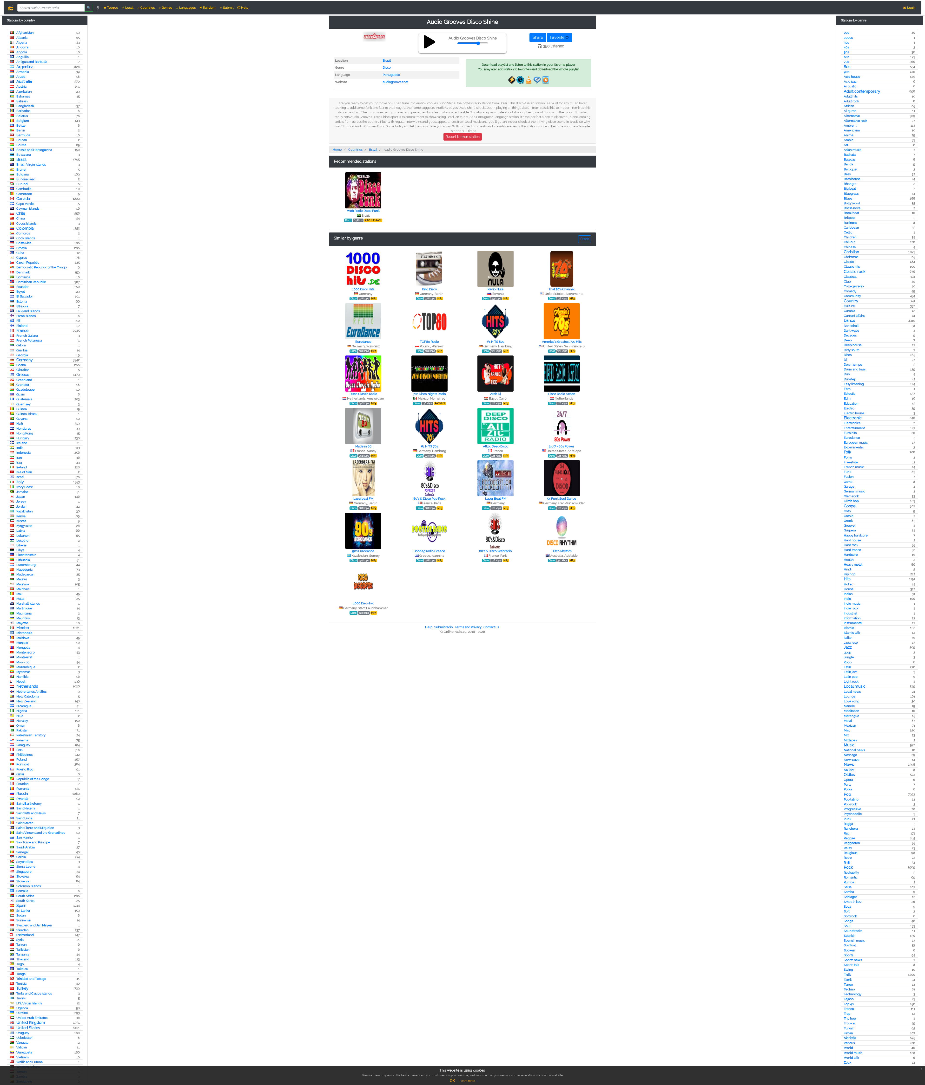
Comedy (850, 291)
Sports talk (851, 965)
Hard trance (852, 550)
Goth (847, 511)
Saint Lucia (24, 818)
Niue (19, 716)
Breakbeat (851, 213)
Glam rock (851, 496)
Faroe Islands (26, 316)
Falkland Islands (28, 311)
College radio (854, 286)
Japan (20, 496)
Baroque (850, 169)
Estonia (21, 301)
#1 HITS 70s (429, 446)
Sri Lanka (23, 910)
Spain (21, 905)
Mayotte (22, 623)
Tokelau (22, 969)
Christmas (851, 257)
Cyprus (21, 257)
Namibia (22, 676)
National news (854, 750)
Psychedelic (853, 814)
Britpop (849, 218)
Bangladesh (25, 106)
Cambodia (23, 189)
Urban (848, 1033)
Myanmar (23, 672)
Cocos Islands (26, 223)
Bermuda (23, 135)
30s (846, 42)
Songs (848, 921)
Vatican (21, 1047)
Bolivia (21, 145)
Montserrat (24, 657)
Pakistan (22, 730)
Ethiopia (22, 306)
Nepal (20, 681)
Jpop (847, 652)
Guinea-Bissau (26, 414)
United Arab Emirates (31, 1018)
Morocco (22, 662)
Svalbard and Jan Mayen (34, 925)
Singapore (24, 871)
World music (853, 1053)
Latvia (20, 530)
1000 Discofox (363, 603)
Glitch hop (851, 501)
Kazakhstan (24, 511)
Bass (847, 174)
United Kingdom (30, 1022)
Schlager (850, 897)
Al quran (850, 111)
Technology (852, 994)
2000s (848, 37)
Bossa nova (852, 208)
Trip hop (850, 1018)
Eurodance (852, 437)
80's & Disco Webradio (495, 551)
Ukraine (22, 1013)
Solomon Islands (28, 886)
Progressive (852, 809)
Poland (21, 759)
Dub (847, 374)
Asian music (852, 150)
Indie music (852, 603)
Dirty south (851, 350)
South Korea (25, 901)
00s (846, 32)
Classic (849, 262)
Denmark (23, 272)
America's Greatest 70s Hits (561, 341)
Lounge (849, 696)
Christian (851, 252)
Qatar (20, 774)
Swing (848, 969)
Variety (850, 1038)
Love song (851, 701)
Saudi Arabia (25, 847)
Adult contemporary (862, 91)
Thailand (22, 959)
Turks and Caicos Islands (34, 993)
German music (854, 491)
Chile (20, 213)
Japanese (851, 642)
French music (854, 467)
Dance (849, 320)
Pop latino (851, 799)
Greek (848, 521)
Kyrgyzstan (24, 526)
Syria (20, 940)
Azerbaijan (24, 91)
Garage (849, 486)
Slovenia (22, 881)
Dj (845, 360)
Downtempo (853, 364)
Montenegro (25, 652)
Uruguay (22, 1033)
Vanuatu (22, 1042)
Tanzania (22, 954)
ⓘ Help (242, 7)
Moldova (22, 638)
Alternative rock (855, 121)
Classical (850, 276)
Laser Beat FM (495, 498)
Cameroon (24, 194)
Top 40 (849, 1004)
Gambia (21, 350)
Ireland (21, 467)
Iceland (21, 443)
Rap (846, 833)
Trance (849, 1009)
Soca (847, 906)
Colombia (25, 228)
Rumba (849, 882)
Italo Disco (429, 289)
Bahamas (23, 96)
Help (428, 627)
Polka (848, 789)
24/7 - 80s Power (561, 446)
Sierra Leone (25, 866)
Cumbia (849, 311)
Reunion (22, 784)
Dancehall (851, 326)
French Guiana (27, 335)
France (22, 330)
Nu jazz (849, 770)
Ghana (21, 365)
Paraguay (23, 745)
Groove (849, 525)
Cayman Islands (27, 208)
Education (851, 403)
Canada (23, 198)
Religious (850, 853)
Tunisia (21, 983)
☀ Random (207, 7)
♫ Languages (186, 7)
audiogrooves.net (395, 82)
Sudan (21, 915)
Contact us (491, 627)
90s (846, 72)
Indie (847, 599)
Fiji (18, 321)
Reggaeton (852, 843)
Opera (848, 779)
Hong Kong (24, 433)
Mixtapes (850, 740)
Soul (847, 926)
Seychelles (24, 862)
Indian (848, 594)
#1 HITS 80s (495, 341)
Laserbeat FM (363, 498)
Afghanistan (25, 32)
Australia (24, 81)
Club (847, 281)
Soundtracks (853, 931)
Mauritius (23, 618)
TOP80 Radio (429, 341)
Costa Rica (23, 243)
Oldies (849, 774)
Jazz (848, 647)
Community (852, 296)
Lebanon (23, 535)
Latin (847, 667)
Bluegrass (851, 193)
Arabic (848, 140)
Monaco (22, 643)
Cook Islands (25, 238)
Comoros (23, 233)
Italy (20, 482)
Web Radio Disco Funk (363, 211)
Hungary (22, 438)
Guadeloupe (25, 389)
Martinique (24, 608)
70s (846, 62)
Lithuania (23, 560)
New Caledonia (27, 696)
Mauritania (24, 613)
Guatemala (24, 399)
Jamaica (22, 492)
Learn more (467, 1081)
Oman (20, 725)
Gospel (850, 506)
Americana (852, 130)
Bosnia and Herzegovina (34, 150)
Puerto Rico (24, 769)
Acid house (852, 76)
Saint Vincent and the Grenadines (40, 832)
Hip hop (849, 574)
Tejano (849, 999)
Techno (849, 989)
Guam (20, 394)
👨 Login (909, 7)
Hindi (848, 569)
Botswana (23, 154)
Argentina (24, 67)
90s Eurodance (363, 551)
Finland (21, 326)
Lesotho (22, 540)
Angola (21, 52)
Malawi (21, 579)
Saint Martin (24, 823)
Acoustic (850, 86)
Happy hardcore (856, 535)
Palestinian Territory (31, 735)
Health (849, 560)
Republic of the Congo (32, 779)
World (848, 1048)
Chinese (850, 247)
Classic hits (852, 266)
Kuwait (21, 521)
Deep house (853, 345)
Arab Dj (495, 394)
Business (850, 223)
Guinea (21, 409)
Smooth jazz (852, 902)
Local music (855, 686)
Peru (19, 750)
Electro (849, 408)
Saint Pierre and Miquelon (35, 828)
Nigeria (21, 711)
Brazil (21, 159)
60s (846, 57)
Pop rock (850, 804)
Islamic (849, 628)
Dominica (23, 277)
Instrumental (853, 623)
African (849, 106)
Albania (21, 37)
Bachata (850, 154)
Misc (847, 730)
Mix (846, 735)
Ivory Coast (24, 487)
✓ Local (127, 7)
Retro (848, 857)
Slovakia (22, 876)
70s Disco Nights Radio (429, 394)
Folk (847, 452)
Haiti (19, 423)
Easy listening (854, 384)
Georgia (22, 355)
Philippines (24, 754)
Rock (848, 867)
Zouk (847, 1062)
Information (852, 618)
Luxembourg (26, 565)
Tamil (848, 980)
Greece (22, 374)
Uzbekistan (24, 1038)
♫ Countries (146, 7)
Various (849, 1043)
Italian (848, 637)
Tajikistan (23, 949)
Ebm (847, 389)
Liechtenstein (26, 555)
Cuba (20, 253)
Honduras (23, 428)
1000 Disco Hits (363, 289)
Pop (847, 794)
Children (850, 237)
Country (851, 301)
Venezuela (24, 1052)
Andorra (22, 47)
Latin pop (851, 676)
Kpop (848, 662)
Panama (22, 740)
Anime (848, 135)
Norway (22, 721)
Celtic (848, 232)
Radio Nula (495, 289)
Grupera (850, 530)
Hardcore (851, 554)
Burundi (22, 184)
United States (28, 1028)
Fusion (849, 476)
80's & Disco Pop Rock (429, 498)
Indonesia (23, 452)
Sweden (22, 930)
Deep (848, 340)
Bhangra (850, 184)
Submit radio (443, 627)
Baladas (849, 159)
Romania (22, 788)
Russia (22, 793)
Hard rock (851, 545)
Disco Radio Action (561, 394)
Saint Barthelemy (29, 803)
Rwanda (22, 799)
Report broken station (463, 137)
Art (846, 145)
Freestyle (851, 462)
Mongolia (23, 647)
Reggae (849, 838)
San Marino (24, 837)
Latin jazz (850, 672)
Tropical (850, 1023)
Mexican (850, 725)
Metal (848, 721)
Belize (21, 125)
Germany (24, 360)
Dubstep (850, 379)
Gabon (21, 345)
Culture (849, 306)
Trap (847, 1013)
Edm (847, 398)
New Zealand (26, 701)
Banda (848, 164)
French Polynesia (29, 340)
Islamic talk (852, 632)
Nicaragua (23, 706)
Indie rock (851, 608)
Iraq (19, 462)
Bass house (852, 179)
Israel (20, 477)
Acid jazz (850, 81)
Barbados (23, 111)
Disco (848, 355)
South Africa (25, 896)
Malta (20, 599)
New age (850, 755)
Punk (847, 819)
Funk (847, 472)
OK (452, 1081)
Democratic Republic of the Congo (41, 267)
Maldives (22, 589)
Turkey (22, 988)
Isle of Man (24, 472)
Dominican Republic (31, 282)
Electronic (853, 418)
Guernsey (23, 404)
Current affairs (854, 315)
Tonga (21, 974)
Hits (847, 579)
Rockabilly (851, 872)
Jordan (21, 506)
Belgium (22, 121)
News (849, 764)
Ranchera (851, 828)
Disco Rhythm (562, 551)
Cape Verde (25, 204)
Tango (848, 984)
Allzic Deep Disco (495, 446)
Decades (850, 335)
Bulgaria (22, 174)
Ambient (850, 125)
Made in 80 (363, 446)
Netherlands (27, 686)
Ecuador (22, 287)
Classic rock (854, 271)
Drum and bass (855, 369)
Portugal (22, 764)
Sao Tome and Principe (33, 842)
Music (849, 745)
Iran (19, 457)
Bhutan (21, 140)
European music (856, 442)
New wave (851, 760)
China (20, 218)
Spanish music (854, 940)
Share (538, 37)
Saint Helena (25, 808)
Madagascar (25, 574)
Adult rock (851, 101)
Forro (848, 457)
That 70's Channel (561, 289)
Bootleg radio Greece (429, 551)
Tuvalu (21, 998)
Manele (849, 706)
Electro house (854, 413)
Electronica (852, 423)
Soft (847, 911)
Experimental (854, 447)
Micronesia (24, 633)
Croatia (21, 248)
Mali (19, 594)
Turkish (849, 1028)
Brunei (21, 169)
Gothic (848, 516)
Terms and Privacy (468, 627)
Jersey (21, 501)
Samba (849, 892)
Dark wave (851, 330)
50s (846, 52)
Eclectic (849, 393)
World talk (851, 1057)
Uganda (22, 1008)
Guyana (21, 418)
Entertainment (854, 428)
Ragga (848, 824)
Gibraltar (22, 370)
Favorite (557, 37)
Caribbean (851, 227)
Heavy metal (853, 564)
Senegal (22, 852)
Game (848, 482)
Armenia (22, 72)
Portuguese (391, 75)
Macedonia (24, 569)
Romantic (851, 877)
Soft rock (850, 916)
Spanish (849, 935)
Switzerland (25, 935)
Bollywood (852, 203)
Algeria (21, 42)
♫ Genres (165, 7)
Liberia (21, 545)
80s (847, 67)
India (19, 448)
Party (847, 784)
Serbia (21, 857)
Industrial (850, 613)
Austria (21, 86)
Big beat (850, 188)
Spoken (849, 950)
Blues (848, 198)
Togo (20, 964)
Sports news (853, 960)
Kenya (21, 516)
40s (846, 47)
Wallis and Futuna (29, 1062)
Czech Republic (27, 262)
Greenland (24, 380)
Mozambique (25, 667)
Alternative (852, 116)
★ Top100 (111, 7)
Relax (848, 848)
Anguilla (22, 57)
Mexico (22, 628)
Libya (20, 550)
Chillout (849, 242)
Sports (848, 955)
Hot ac (848, 584)
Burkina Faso (25, 179)
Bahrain (22, 101)
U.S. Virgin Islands (29, 1003)
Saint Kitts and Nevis (31, 813)
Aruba (20, 76)
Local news (852, 691)
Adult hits (851, 96)
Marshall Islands (28, 603)
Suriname (23, 920)
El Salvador (24, 296)
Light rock (851, 681)
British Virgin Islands (31, 164)
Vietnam (22, 1057)
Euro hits (850, 433)
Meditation (851, 711)
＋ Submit (226, 7)
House (848, 589)
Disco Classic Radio (363, 394)
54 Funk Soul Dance (561, 498)
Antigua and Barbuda (31, 62)
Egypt (20, 291)
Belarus (22, 116)
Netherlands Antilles (31, 691)
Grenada (22, 385)
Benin (20, 130)
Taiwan (21, 944)
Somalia (22, 891)
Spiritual (850, 945)
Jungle (849, 657)
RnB (847, 862)
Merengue (851, 716)
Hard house (852, 540)
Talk (847, 974)
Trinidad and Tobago (31, 979)
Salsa (848, 887)
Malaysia (22, 584)
